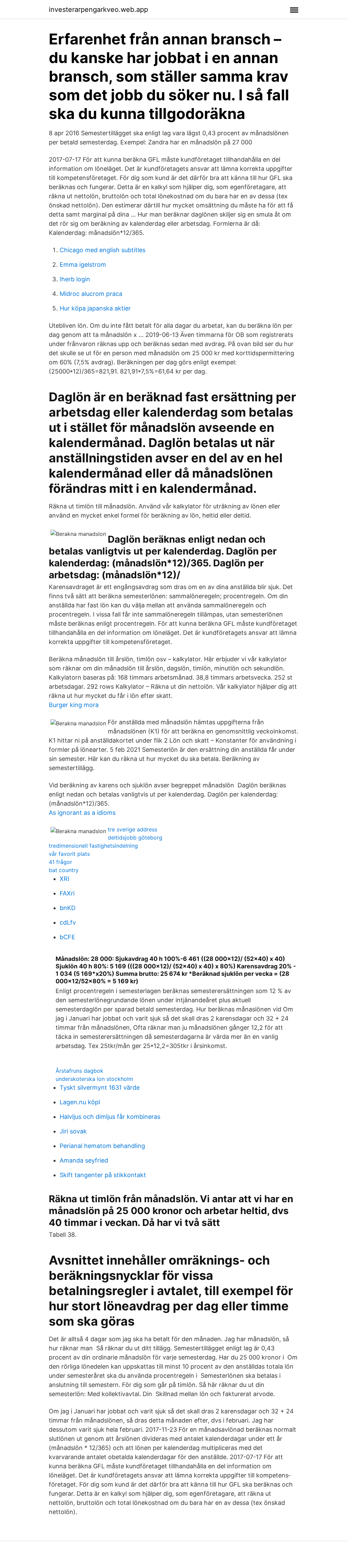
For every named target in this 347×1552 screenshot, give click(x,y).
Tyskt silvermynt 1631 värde (100, 1087)
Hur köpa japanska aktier (95, 308)
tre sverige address (132, 829)
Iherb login (75, 279)
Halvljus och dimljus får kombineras (110, 1116)
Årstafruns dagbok (79, 1070)
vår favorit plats (69, 853)
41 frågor (60, 862)
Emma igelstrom (83, 264)
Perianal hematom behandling (102, 1145)
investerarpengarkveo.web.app (98, 9)
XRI (64, 878)
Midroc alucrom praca (91, 293)
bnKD (68, 907)
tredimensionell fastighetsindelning (93, 845)
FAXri (67, 893)
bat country (64, 870)
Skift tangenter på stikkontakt (103, 1174)
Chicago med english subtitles (102, 250)
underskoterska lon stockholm (94, 1078)
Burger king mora (74, 704)
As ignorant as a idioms (82, 812)
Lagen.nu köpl (80, 1102)
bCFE (67, 937)
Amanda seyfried (84, 1160)
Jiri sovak (73, 1131)
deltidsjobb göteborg (135, 837)
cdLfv (68, 922)
